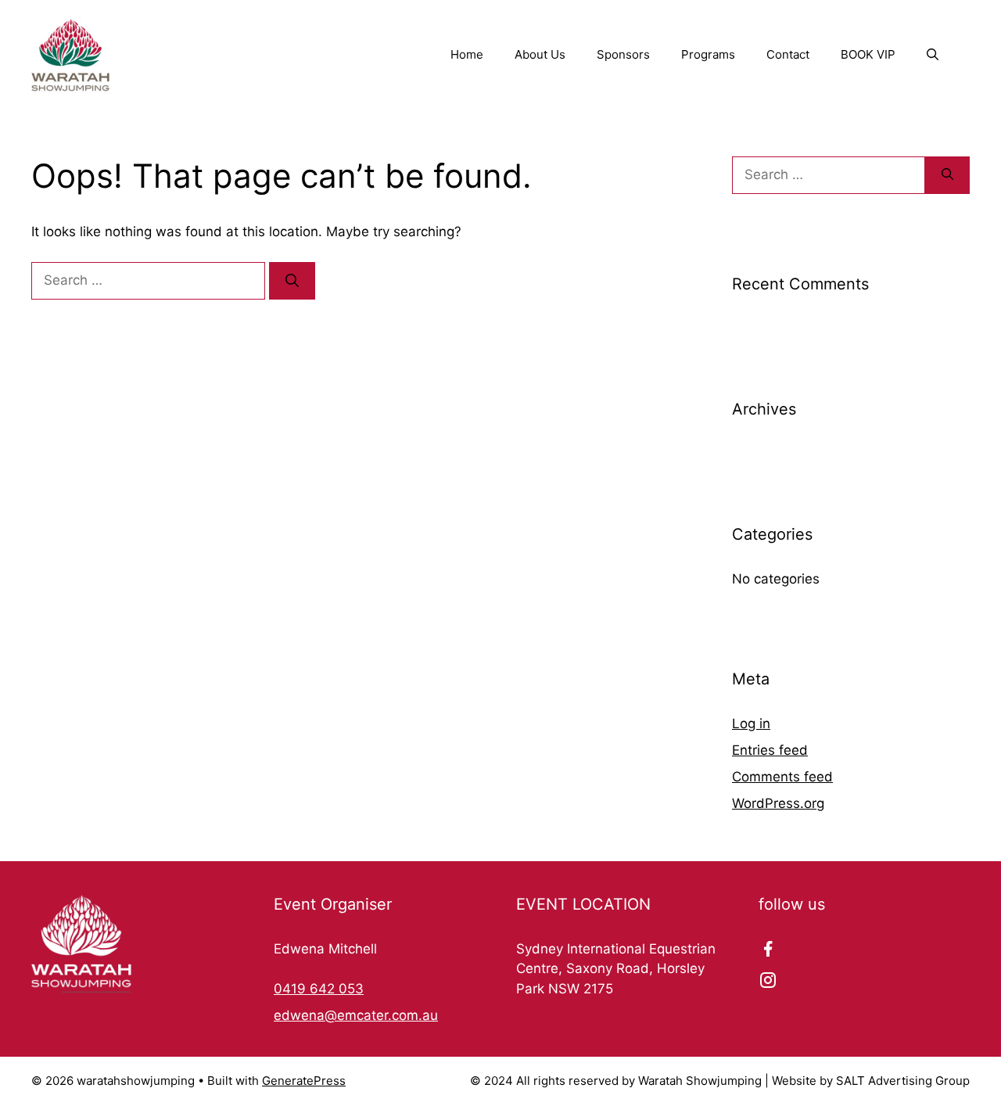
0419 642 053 (319, 988)
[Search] (292, 281)
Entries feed (770, 750)
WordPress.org (778, 803)
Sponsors (623, 54)
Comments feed (782, 777)
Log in (751, 723)
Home (466, 54)
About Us (540, 54)
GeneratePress (304, 1080)
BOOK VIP (868, 54)
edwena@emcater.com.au (356, 1015)
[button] (932, 54)
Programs (708, 54)
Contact (787, 54)
